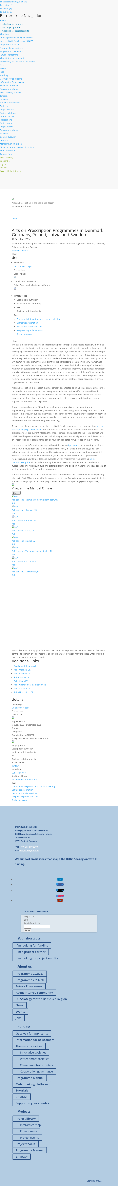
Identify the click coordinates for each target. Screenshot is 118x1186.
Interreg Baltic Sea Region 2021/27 (16, 37)
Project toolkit (6, 126)
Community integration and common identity (38, 319)
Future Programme (9, 54)
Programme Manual (9, 89)
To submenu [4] (7, 11)
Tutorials (4, 95)
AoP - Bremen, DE (22, 673)
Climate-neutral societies (36, 1065)
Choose (16, 493)
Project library (7, 109)
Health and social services (29, 326)
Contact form (6, 154)
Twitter (15, 765)
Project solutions (8, 113)
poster (76, 445)
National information (10, 102)
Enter (27, 930)
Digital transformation (27, 322)
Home (3, 20)
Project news (6, 119)
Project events (7, 123)
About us (4, 34)
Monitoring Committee (11, 143)
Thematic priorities (9, 85)
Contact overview (8, 136)
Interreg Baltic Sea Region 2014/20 (16, 41)
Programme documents (11, 51)
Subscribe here (19, 772)
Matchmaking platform (11, 92)
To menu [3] (6, 8)
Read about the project (25, 666)
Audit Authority (7, 150)
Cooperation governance (36, 1071)
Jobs (2, 71)
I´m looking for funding (32, 945)
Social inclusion (24, 334)
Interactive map (7, 116)
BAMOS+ (21, 1097)
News (2, 65)
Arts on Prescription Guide (24, 779)
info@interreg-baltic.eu (29, 851)
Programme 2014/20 (9, 44)
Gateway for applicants (11, 78)
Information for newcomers (13, 82)
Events (3, 68)
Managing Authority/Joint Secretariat (17, 147)
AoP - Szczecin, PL (22, 688)
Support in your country (32, 1103)
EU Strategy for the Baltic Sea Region (17, 61)
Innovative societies (33, 1052)
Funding (4, 75)
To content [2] (6, 5)
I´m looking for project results (37, 958)
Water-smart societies (34, 1059)
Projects (4, 106)
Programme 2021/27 (30, 974)
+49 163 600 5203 (29, 847)
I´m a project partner (31, 952)
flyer (70, 445)
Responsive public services (30, 330)
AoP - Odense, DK (22, 669)
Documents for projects (11, 48)
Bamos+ (4, 99)
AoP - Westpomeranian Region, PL (30, 684)
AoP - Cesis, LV (20, 681)
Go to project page (23, 266)
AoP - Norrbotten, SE (23, 692)
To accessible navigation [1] (13, 1)
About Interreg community (12, 58)
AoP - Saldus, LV (21, 677)
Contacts (4, 140)
